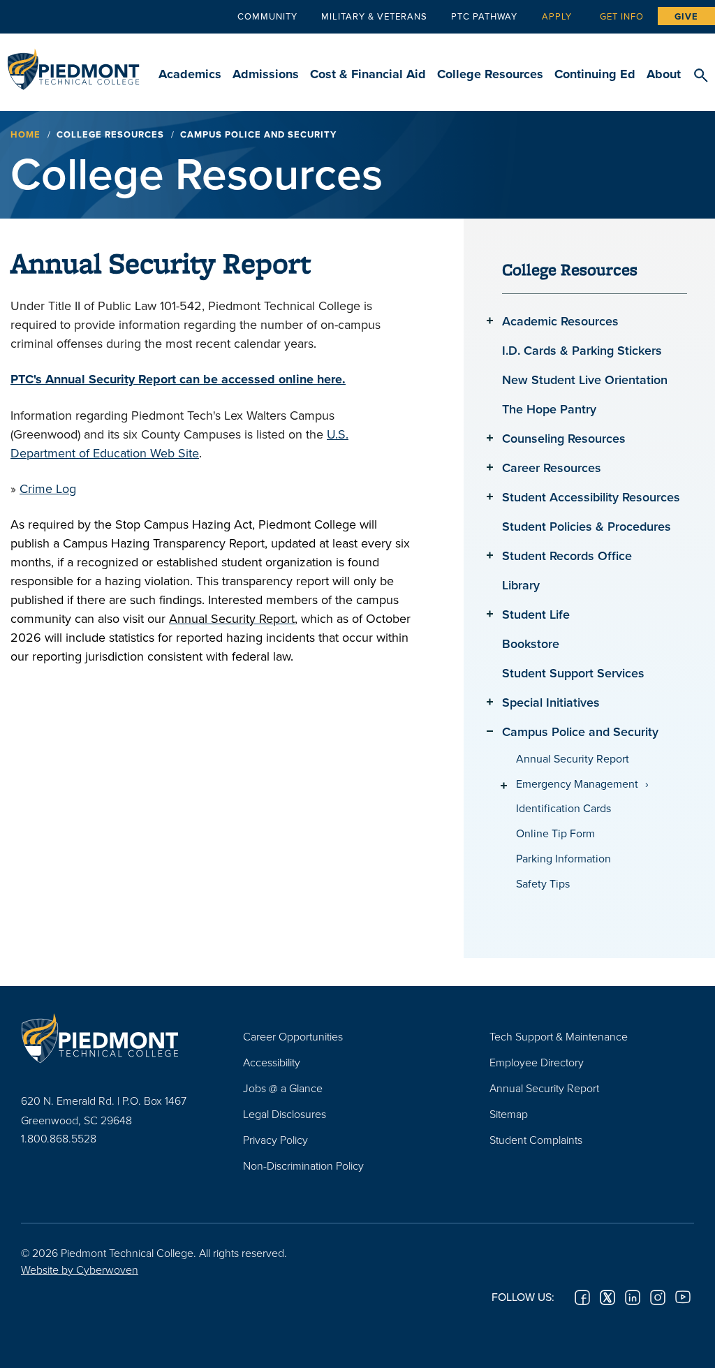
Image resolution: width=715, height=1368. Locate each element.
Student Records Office (567, 555)
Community (267, 16)
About (664, 74)
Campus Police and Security (580, 731)
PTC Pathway (484, 16)
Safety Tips (543, 883)
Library (521, 585)
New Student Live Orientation (585, 379)
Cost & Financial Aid (368, 74)
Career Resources (551, 467)
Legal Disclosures (284, 1113)
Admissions (266, 74)
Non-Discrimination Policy (303, 1165)
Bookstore (530, 643)
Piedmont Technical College (73, 63)
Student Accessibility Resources (591, 497)
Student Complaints (535, 1139)
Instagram (657, 1297)
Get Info (622, 16)
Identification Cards (563, 808)
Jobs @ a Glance (283, 1088)
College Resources (490, 74)
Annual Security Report (572, 758)
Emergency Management (577, 784)
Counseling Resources (564, 438)
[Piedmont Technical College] (111, 1038)
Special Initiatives (551, 702)
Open (490, 320)
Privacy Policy (275, 1139)
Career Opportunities (293, 1036)
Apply (557, 16)
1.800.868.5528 (58, 1138)
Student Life (536, 614)
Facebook (582, 1297)
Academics (190, 74)
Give (686, 16)
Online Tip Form (555, 833)
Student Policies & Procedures (586, 526)
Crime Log (48, 488)
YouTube (683, 1297)
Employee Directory (536, 1062)
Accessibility (271, 1062)
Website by (79, 1269)
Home (25, 134)
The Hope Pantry (549, 409)
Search (700, 76)
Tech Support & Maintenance (558, 1036)
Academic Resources (560, 321)
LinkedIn (632, 1297)
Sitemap (508, 1113)
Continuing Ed (594, 74)
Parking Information (563, 858)
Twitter (607, 1297)
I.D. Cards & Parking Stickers (582, 350)
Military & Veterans (374, 16)
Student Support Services (573, 673)
